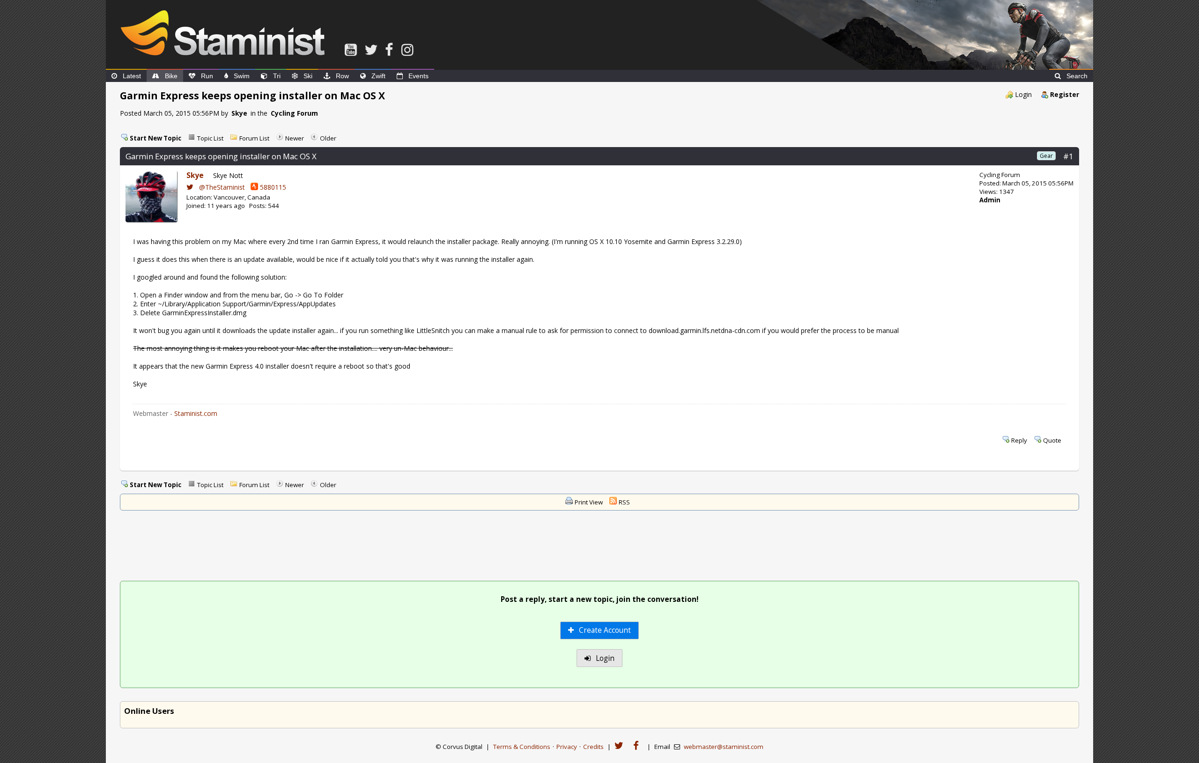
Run (207, 76)
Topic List (210, 138)
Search (1077, 76)
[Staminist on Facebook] (391, 49)
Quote (1052, 440)
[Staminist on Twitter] (372, 49)
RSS (624, 502)
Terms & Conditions (521, 746)
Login (1023, 94)
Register (1064, 94)
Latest (132, 76)
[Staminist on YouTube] (353, 49)
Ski (307, 76)
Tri (277, 76)
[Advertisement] (599, 547)
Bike (171, 76)
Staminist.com (195, 413)
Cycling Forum (294, 113)
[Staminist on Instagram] (409, 49)
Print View (589, 502)
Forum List (254, 138)
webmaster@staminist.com (723, 746)
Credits (593, 746)
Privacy (566, 746)
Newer (294, 138)
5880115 (272, 187)
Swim (242, 76)
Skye (239, 113)
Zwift (378, 76)
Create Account (604, 630)
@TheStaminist (221, 187)
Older (328, 138)
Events (418, 76)
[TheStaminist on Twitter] (621, 746)
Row (342, 76)
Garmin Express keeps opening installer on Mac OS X (221, 156)
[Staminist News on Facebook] (638, 746)
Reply (1019, 440)
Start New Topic (155, 138)
